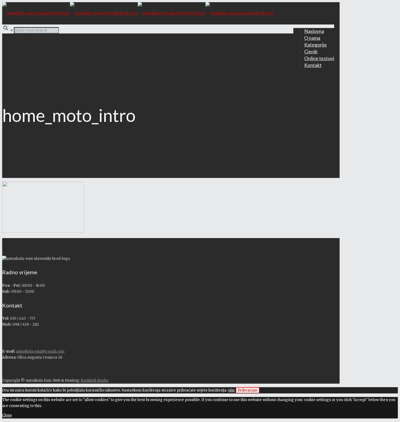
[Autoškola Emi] (137, 13)
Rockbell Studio (94, 380)
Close (7, 415)
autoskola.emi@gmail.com (40, 351)
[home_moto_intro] (43, 231)
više (231, 390)
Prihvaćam (247, 390)
